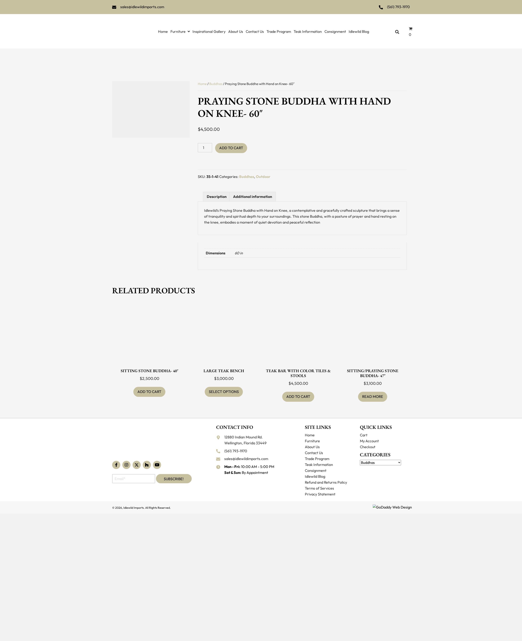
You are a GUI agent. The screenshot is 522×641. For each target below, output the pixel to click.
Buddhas (215, 81)
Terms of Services (319, 495)
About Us (312, 453)
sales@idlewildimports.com (142, 6)
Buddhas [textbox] (384, 472)
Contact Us (314, 459)
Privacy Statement (320, 501)
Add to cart (231, 145)
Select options (224, 398)
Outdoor (263, 174)
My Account (369, 447)
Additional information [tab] (252, 194)
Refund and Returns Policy (326, 489)
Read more (372, 403)
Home (202, 81)
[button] (116, 472)
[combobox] (385, 470)
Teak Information (319, 471)
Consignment (315, 477)
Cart (363, 441)
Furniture (312, 447)
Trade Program (317, 465)
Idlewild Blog (315, 483)
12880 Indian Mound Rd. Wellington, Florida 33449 (245, 446)
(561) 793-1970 (398, 6)
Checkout (367, 453)
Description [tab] (217, 194)
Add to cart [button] (149, 389)
